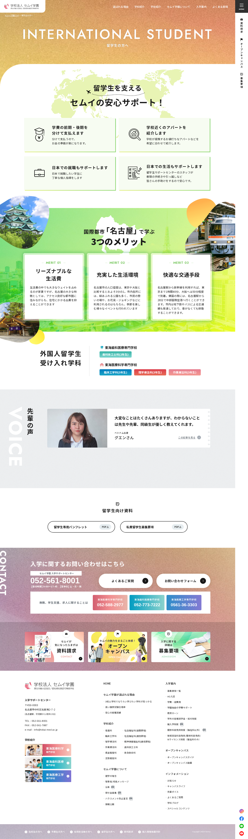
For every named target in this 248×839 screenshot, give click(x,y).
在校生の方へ (35, 831)
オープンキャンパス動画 (179, 762)
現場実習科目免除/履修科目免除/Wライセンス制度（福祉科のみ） (184, 737)
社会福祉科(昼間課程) (135, 730)
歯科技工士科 (131, 747)
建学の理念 (111, 776)
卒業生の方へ (58, 831)
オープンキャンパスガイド (180, 757)
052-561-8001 (39, 721)
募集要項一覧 (174, 690)
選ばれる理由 (120, 6)
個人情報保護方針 (151, 831)
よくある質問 (220, 6)
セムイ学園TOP (12, 15)
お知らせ (171, 780)
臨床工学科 (111, 736)
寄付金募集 (111, 792)
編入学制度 (173, 724)
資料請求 (128, 831)
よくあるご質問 (175, 797)
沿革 (107, 787)
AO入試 (171, 696)
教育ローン (172, 713)
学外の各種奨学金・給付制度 (182, 718)
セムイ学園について (178, 6)
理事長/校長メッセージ (117, 781)
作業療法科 (111, 747)
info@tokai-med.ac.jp (46, 729)
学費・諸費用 (174, 702)
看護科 (108, 730)
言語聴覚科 (111, 758)
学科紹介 (139, 6)
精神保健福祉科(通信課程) (137, 741)
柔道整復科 (111, 752)
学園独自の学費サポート (179, 707)
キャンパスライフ (176, 786)
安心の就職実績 (113, 712)
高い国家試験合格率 (115, 707)
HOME (107, 683)
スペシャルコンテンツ (178, 808)
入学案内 (201, 6)
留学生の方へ (108, 831)
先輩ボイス (173, 791)
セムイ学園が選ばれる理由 (119, 694)
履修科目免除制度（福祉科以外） (184, 730)
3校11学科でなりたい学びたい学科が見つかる (128, 701)
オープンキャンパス (177, 750)
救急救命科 (130, 752)
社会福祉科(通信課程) (135, 736)
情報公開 (109, 804)
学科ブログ (173, 802)
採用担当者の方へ (83, 831)
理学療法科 (111, 741)
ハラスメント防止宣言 (116, 798)
